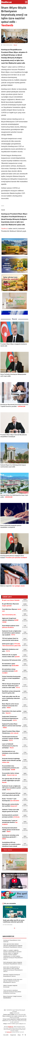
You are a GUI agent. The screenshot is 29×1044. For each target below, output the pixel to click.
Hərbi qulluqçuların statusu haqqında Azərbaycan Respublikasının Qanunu (12, 963)
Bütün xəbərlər (8, 850)
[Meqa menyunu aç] (26, 2)
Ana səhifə (5, 1035)
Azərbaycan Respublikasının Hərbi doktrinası (12, 941)
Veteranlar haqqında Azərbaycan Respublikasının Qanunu (11, 975)
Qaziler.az (4, 228)
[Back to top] (24, 1039)
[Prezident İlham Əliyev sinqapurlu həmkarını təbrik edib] (14, 332)
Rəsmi (15, 45)
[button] (24, 917)
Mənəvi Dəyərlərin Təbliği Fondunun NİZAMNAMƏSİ (12, 997)
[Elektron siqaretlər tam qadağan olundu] (14, 573)
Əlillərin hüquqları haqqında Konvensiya (10, 986)
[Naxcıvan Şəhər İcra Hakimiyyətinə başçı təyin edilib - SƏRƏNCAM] (14, 483)
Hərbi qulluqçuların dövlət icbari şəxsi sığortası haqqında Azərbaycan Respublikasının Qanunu (12, 981)
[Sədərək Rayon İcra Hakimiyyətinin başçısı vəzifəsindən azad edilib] (14, 453)
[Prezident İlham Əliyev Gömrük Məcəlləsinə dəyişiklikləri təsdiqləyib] (14, 422)
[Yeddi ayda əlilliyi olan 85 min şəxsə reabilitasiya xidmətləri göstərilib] (14, 912)
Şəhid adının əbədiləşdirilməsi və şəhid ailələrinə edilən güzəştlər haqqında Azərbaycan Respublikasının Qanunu (13, 969)
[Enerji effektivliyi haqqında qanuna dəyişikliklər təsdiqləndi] (14, 513)
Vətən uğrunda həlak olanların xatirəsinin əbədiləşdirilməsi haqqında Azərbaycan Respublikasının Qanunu (12, 945)
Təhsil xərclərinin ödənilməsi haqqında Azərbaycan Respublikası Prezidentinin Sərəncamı (12, 992)
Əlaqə (19, 1035)
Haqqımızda (13, 1035)
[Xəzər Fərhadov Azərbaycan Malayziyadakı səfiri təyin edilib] (14, 362)
